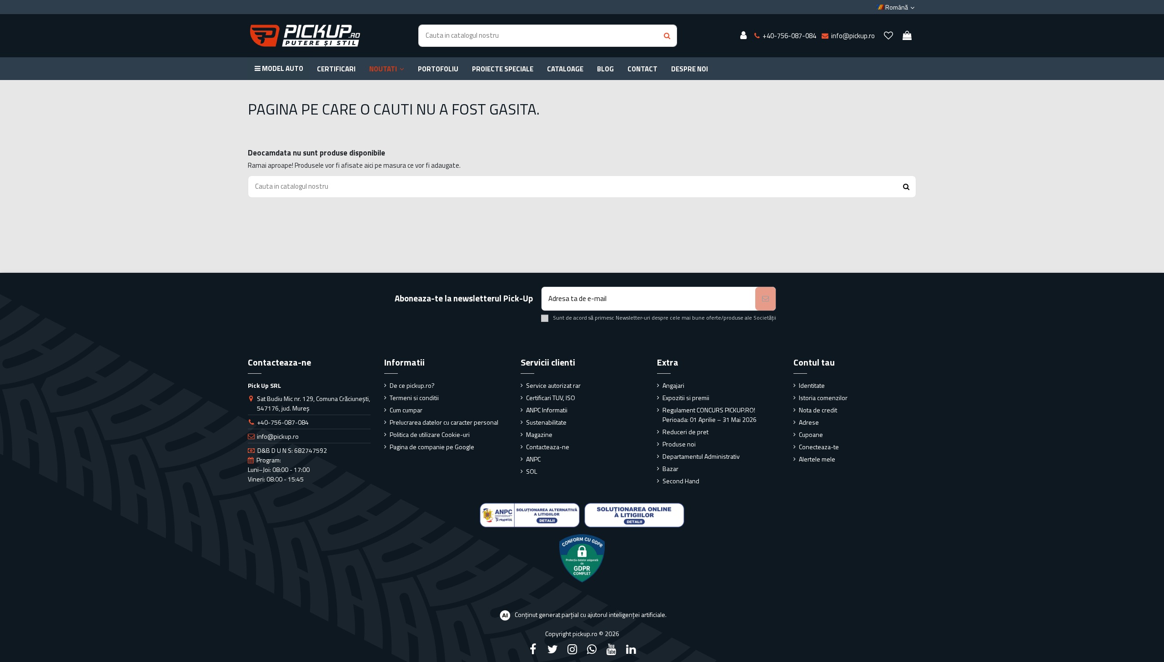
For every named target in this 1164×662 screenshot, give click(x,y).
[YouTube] (611, 649)
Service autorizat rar (553, 385)
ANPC (533, 459)
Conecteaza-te (819, 446)
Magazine (539, 434)
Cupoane (811, 434)
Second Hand (680, 481)
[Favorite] (888, 36)
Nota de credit (818, 410)
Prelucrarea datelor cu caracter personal (444, 422)
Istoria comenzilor (823, 397)
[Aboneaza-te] (765, 299)
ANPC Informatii (546, 410)
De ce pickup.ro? (412, 385)
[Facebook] (533, 649)
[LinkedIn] (631, 649)
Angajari (673, 385)
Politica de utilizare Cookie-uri (430, 434)
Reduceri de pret (685, 431)
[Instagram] (572, 649)
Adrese (809, 422)
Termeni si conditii (414, 397)
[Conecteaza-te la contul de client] (743, 36)
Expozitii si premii (685, 397)
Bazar (670, 468)
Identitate (812, 385)
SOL (531, 471)
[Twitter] (552, 649)
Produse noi (679, 444)
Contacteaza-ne (547, 446)
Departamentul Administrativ (701, 456)
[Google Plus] (592, 649)
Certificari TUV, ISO (550, 397)
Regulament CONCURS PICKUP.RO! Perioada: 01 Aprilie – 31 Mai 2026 (709, 414)
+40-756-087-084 (283, 422)
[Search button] (667, 36)
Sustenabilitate (546, 422)
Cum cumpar (406, 410)
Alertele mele (817, 459)
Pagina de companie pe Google (432, 446)
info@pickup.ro (278, 436)
